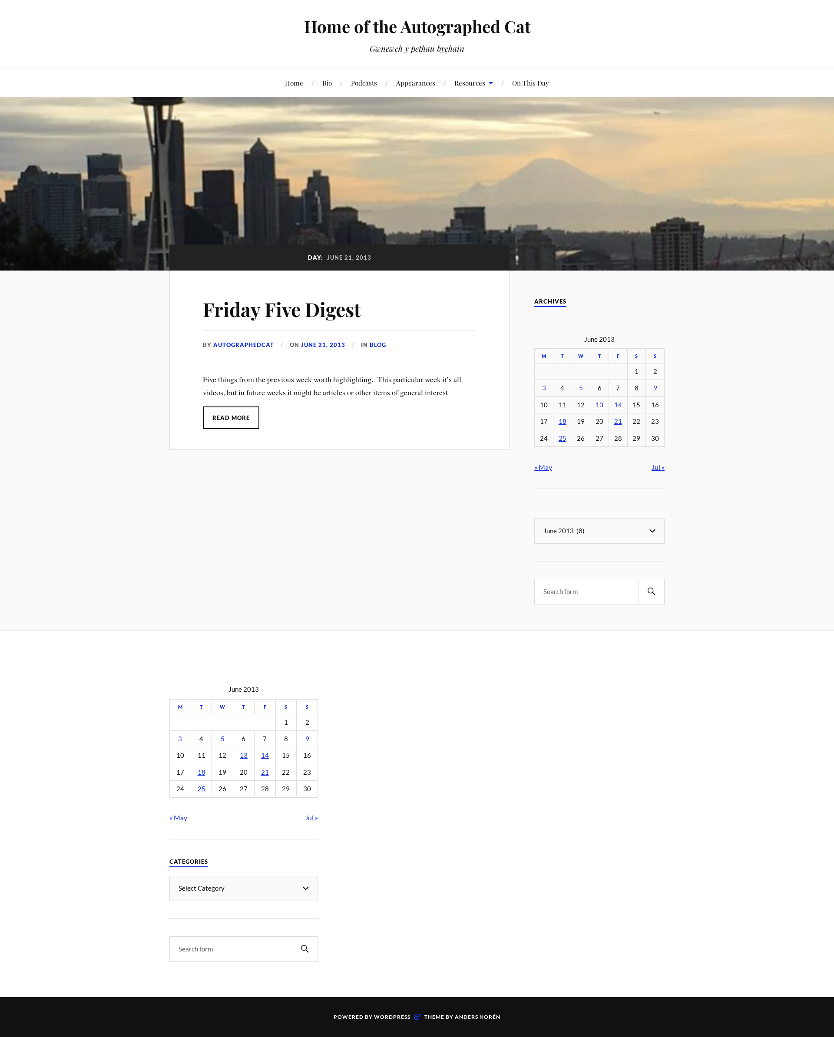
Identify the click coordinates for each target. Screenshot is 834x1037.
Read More (231, 417)
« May (543, 467)
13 (599, 405)
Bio (327, 82)
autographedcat (243, 344)
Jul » (658, 467)
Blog (378, 344)
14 (618, 405)
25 (562, 438)
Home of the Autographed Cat (417, 26)
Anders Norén (477, 1017)
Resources (469, 82)
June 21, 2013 (323, 344)
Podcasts (364, 82)
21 (618, 421)
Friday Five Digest (282, 309)
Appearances (415, 82)
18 (562, 421)
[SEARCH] (652, 591)
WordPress (392, 1017)
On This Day (530, 82)
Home (294, 82)
